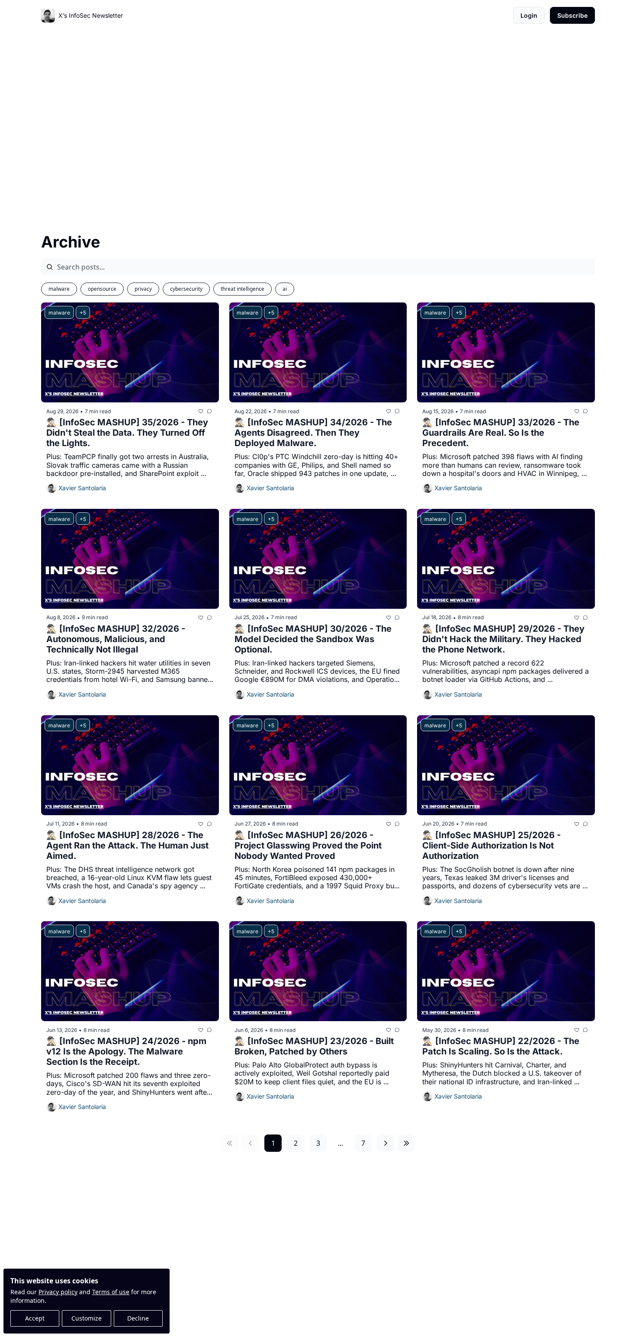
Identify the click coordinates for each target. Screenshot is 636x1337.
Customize (86, 1318)
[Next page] (385, 1143)
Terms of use (110, 1292)
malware (59, 288)
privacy (143, 288)
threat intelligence (242, 288)
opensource (102, 288)
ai (285, 288)
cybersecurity (186, 288)
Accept (35, 1318)
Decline (138, 1318)
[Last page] (406, 1143)
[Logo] (48, 15)
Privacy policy (58, 1292)
